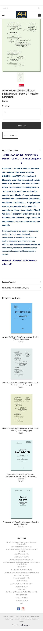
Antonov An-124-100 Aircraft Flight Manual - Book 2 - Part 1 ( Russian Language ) (21, 384)
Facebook (18, 608)
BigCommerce (25, 625)
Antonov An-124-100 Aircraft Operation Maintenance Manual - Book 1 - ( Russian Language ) (21, 476)
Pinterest (23, 608)
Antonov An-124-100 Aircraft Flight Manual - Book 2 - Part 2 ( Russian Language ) (21, 429)
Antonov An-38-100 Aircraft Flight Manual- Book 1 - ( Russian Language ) (21, 338)
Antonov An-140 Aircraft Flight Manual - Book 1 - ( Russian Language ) (21, 523)
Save (22, 85)
